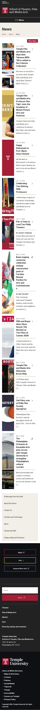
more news (32, 41)
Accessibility (9, 693)
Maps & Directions (11, 674)
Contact (7, 677)
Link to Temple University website (15, 662)
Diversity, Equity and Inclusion (14, 627)
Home (4, 34)
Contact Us (8, 510)
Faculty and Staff (10, 531)
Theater (5, 608)
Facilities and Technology (13, 517)
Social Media (9, 684)
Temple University (5, 2)
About (11, 34)
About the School (10, 503)
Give (4, 622)
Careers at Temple (11, 696)
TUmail (7, 690)
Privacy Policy (10, 699)
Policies (7, 680)
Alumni (5, 617)
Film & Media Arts (9, 612)
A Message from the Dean (13, 497)
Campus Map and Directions (14, 538)
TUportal (7, 687)
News (6, 524)
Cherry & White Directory (12, 671)
